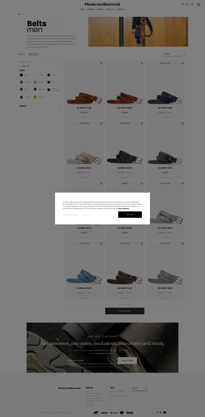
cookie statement (123, 208)
